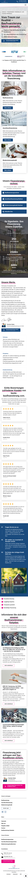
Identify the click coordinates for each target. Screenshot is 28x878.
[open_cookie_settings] (25, 875)
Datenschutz (15, 874)
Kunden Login (6, 808)
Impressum (9, 874)
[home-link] (4, 1)
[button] (25, 5)
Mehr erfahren (7, 107)
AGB (20, 874)
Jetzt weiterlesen (8, 665)
